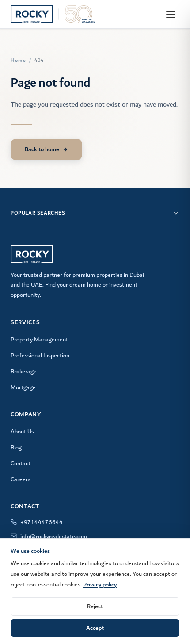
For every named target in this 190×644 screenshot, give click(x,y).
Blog (16, 447)
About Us (22, 432)
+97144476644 (41, 522)
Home (18, 60)
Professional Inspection (40, 355)
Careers (20, 479)
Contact (20, 463)
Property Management (39, 340)
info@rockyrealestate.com (53, 536)
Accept (95, 628)
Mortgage (23, 387)
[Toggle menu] (170, 14)
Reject (95, 606)
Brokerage (24, 371)
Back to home (42, 149)
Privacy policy (100, 584)
